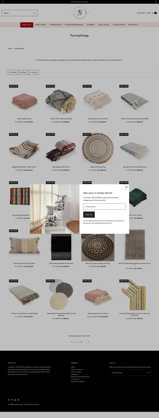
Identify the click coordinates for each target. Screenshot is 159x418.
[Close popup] (126, 187)
